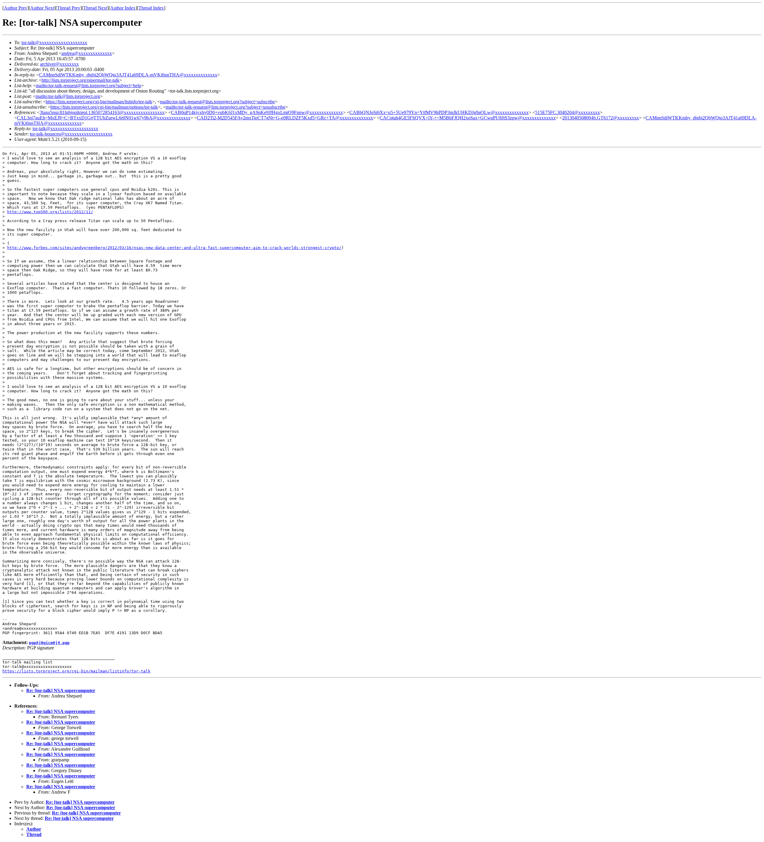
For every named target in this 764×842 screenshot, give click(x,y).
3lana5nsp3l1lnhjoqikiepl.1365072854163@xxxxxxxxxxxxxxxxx (102, 112)
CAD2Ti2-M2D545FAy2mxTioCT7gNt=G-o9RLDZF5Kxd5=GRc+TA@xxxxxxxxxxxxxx (285, 117)
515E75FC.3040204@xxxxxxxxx (567, 112)
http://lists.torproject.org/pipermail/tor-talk (80, 80)
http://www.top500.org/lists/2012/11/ (50, 212)
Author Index (122, 7)
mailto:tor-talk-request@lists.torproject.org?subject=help (88, 85)
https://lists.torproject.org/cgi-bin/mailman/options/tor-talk (104, 107)
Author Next (42, 7)
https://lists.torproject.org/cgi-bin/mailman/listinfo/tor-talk (99, 101)
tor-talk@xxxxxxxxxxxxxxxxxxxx (54, 42)
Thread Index (151, 7)
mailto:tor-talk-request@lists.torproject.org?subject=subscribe (217, 101)
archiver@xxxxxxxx (59, 64)
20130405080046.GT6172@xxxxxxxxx (600, 117)
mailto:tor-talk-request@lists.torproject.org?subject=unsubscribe (225, 107)
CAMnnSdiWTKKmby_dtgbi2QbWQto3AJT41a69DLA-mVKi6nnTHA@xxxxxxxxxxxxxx (128, 74)
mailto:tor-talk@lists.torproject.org (68, 96)
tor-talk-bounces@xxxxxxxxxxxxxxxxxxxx (71, 133)
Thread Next (95, 7)
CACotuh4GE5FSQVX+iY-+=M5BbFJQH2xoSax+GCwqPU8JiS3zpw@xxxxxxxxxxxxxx (468, 117)
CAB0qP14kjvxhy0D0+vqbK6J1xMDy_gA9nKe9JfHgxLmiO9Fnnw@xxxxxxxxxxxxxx (257, 112)
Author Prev (15, 7)
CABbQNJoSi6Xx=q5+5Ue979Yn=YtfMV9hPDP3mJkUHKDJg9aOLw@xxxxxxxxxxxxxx (439, 112)
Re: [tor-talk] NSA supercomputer (60, 690)
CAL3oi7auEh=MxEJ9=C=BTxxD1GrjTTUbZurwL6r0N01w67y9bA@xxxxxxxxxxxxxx (103, 117)
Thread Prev (68, 7)
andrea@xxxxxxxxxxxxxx (86, 53)
